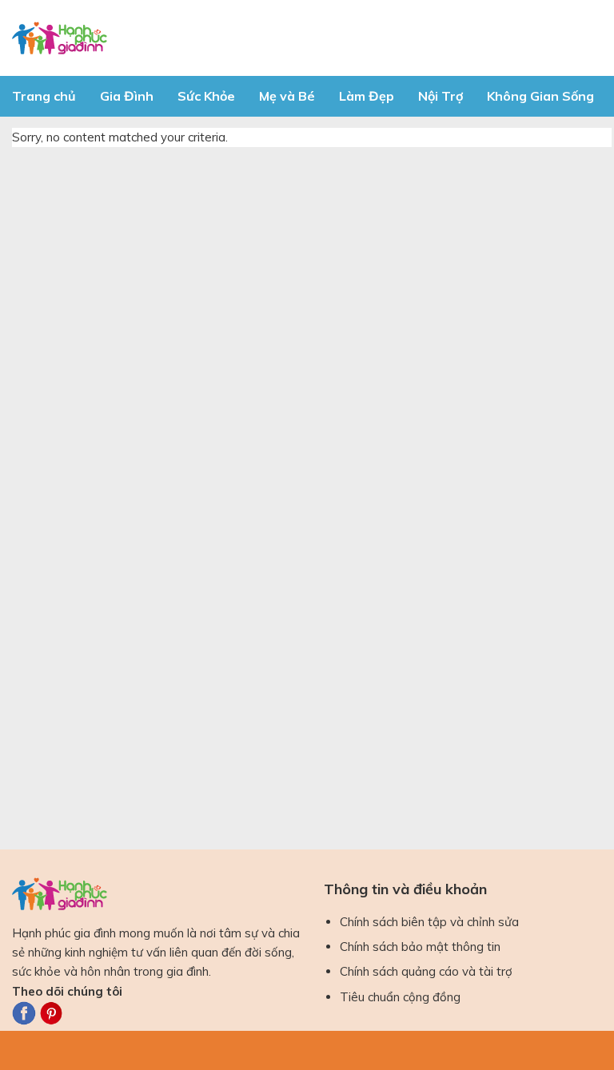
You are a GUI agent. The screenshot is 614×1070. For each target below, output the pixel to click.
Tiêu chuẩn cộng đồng (400, 996)
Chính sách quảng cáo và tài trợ (426, 971)
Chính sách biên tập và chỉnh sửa (429, 921)
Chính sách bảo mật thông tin (420, 946)
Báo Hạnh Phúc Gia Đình (156, 38)
